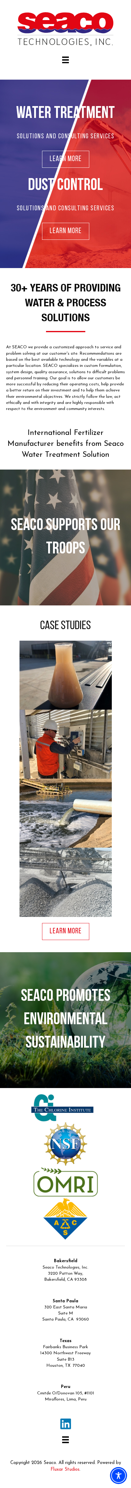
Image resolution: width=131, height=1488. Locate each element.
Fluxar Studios (65, 1469)
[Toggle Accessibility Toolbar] (118, 1475)
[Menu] (65, 59)
